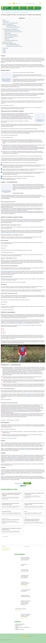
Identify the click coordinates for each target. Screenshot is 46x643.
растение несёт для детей (12, 438)
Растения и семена (6, 8)
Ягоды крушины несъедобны (11, 25)
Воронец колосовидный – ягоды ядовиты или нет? (13, 31)
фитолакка (17, 273)
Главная (2, 639)
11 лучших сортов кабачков (24, 565)
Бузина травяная (8, 33)
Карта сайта (5, 639)
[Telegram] (24, 485)
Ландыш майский (6, 21)
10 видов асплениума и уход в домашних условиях (26, 596)
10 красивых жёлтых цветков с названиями (25, 570)
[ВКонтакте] (21, 485)
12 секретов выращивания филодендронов (25, 590)
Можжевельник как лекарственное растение (14, 46)
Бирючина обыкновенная (9, 37)
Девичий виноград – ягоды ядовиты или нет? (12, 30)
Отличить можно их (30, 455)
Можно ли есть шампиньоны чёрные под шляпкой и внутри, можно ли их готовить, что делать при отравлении (6, 80)
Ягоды (25, 511)
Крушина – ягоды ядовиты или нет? (11, 34)
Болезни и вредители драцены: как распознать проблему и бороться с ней (6, 191)
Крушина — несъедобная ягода (8, 24)
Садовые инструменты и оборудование (22, 627)
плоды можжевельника (14, 410)
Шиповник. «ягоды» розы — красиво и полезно (10, 519)
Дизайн (30, 7)
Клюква (4, 49)
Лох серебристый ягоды (6, 511)
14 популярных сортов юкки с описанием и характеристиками (25, 576)
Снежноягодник (5, 48)
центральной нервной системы (28, 396)
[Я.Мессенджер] (20, 485)
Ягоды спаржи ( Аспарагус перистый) (11, 40)
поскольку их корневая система (19, 323)
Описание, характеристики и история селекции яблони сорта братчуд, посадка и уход (26, 602)
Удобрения (23, 7)
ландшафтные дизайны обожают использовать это (10, 232)
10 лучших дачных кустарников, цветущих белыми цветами (25, 583)
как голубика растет (13, 456)
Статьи (16, 628)
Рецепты (15, 7)
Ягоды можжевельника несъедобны (13, 44)
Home (3, 12)
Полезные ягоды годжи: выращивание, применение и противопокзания (11, 529)
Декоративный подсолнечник (20, 608)
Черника (4, 52)
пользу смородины (26, 220)
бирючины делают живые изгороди (8, 278)
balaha (11, 3)
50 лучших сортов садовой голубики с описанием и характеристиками (25, 615)
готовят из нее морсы (27, 449)
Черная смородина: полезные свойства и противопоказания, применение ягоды (32, 520)
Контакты (9, 639)
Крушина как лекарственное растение (13, 27)
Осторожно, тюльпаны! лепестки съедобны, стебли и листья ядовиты (39, 120)
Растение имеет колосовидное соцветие (8, 271)
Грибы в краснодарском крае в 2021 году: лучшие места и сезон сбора (25, 558)
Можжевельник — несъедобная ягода (9, 43)
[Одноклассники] (23, 485)
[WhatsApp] (25, 485)
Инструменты (38, 7)
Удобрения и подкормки (19, 629)
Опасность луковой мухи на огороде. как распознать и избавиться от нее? (34, 504)
